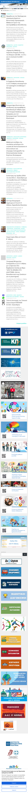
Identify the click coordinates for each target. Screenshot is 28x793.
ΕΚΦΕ (14, 295)
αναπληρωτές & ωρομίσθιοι (13, 227)
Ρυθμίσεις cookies (14, 786)
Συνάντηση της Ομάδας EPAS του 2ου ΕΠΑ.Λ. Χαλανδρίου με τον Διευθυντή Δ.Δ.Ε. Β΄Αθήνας (16, 178)
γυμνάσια (24, 227)
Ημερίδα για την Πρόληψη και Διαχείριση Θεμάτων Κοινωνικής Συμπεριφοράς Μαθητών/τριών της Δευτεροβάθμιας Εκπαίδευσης (16, 20)
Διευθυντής (9, 168)
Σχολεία (15, 46)
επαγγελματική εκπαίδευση (17, 230)
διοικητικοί (17, 228)
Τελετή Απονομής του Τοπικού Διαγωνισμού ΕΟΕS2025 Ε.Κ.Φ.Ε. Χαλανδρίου (16, 302)
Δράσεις (15, 256)
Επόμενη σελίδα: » (22, 323)
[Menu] (26, 1)
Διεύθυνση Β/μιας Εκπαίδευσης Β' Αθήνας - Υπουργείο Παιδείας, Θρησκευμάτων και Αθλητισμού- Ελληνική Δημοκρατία (11, 1)
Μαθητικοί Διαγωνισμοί (12, 296)
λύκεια (17, 231)
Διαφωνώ (14, 790)
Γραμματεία (9, 14)
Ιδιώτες (16, 45)
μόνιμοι (22, 231)
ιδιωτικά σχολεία (10, 231)
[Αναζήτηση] (25, 554)
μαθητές (20, 45)
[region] (14, 781)
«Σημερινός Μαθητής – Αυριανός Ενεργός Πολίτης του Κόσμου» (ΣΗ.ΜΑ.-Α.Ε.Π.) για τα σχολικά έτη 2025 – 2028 (16, 54)
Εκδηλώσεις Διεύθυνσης (20, 136)
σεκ (14, 233)
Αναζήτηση (3, 552)
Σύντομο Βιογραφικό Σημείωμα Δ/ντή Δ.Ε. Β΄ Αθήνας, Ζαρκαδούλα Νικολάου (16, 203)
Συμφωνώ (14, 783)
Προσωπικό (9, 46)
